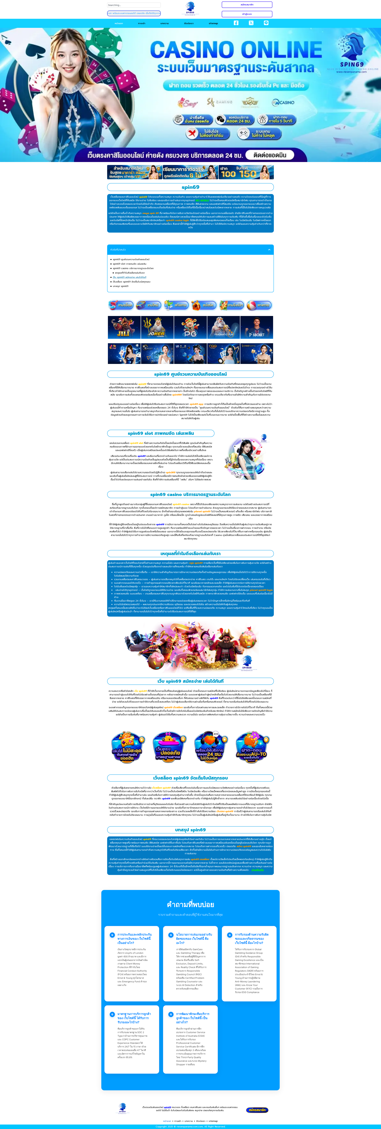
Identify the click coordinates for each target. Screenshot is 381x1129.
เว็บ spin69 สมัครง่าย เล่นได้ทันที (129, 277)
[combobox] (134, 5)
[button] (269, 249)
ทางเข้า (141, 23)
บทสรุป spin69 (120, 286)
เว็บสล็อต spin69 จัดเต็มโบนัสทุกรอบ (131, 281)
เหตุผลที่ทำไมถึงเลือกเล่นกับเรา (130, 272)
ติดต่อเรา (189, 23)
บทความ (164, 23)
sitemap (213, 23)
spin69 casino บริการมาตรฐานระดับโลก (133, 268)
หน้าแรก (119, 23)
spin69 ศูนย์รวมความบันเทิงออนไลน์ (131, 259)
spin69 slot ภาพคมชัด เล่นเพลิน (129, 263)
